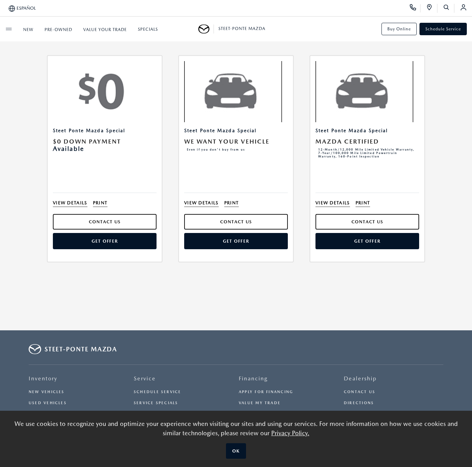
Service (145, 378)
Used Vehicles (48, 403)
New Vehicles (47, 392)
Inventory (43, 378)
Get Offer (105, 241)
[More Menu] (8, 29)
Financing (253, 378)
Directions (359, 403)
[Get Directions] (431, 8)
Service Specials (156, 403)
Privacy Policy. (290, 433)
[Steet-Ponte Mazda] (206, 29)
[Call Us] (415, 8)
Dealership (360, 378)
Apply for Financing (266, 392)
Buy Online (399, 29)
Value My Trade (260, 403)
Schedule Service (443, 29)
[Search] (448, 8)
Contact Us (105, 221)
